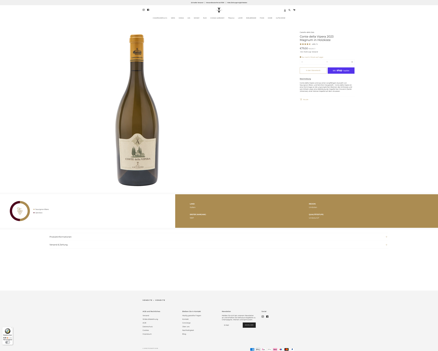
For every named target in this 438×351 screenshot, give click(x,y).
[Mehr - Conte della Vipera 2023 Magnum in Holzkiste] (344, 62)
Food (262, 18)
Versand (146, 315)
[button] (289, 10)
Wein (173, 18)
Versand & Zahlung (59, 244)
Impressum (147, 334)
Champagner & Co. (160, 18)
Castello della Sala (307, 32)
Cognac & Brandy (217, 18)
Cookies (146, 330)
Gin (189, 18)
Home (270, 18)
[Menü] (11, 328)
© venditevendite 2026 (150, 348)
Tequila (231, 18)
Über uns (185, 327)
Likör (240, 18)
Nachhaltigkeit (188, 330)
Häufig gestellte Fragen (191, 315)
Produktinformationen (61, 237)
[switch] (7, 342)
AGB (144, 323)
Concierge (186, 323)
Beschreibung (305, 79)
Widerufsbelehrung (150, 319)
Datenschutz (148, 327)
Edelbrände (251, 18)
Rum (205, 18)
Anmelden (249, 325)
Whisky (196, 18)
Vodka (181, 18)
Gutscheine (280, 18)
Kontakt (185, 319)
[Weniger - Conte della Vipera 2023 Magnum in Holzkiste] (311, 62)
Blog (184, 334)
